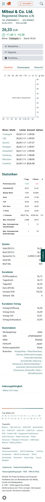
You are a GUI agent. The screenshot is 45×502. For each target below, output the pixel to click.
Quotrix (5, 142)
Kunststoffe (26, 361)
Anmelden (27, 3)
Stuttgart (6, 147)
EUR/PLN (30, 430)
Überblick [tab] (8, 67)
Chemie (19, 354)
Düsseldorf (7, 151)
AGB (25, 472)
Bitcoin (5, 427)
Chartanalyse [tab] (23, 67)
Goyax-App (28, 458)
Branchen (18, 458)
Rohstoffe (30, 370)
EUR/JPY (21, 430)
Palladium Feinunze (20, 440)
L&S (4, 138)
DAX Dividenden (27, 451)
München (6, 159)
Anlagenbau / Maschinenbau (28, 351)
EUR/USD (27, 427)
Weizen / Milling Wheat (11, 442)
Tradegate (7, 134)
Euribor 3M (12, 434)
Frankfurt (6, 163)
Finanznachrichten (10, 451)
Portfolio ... (14, 58)
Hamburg (6, 155)
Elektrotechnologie (33, 354)
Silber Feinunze (22, 437)
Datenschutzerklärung (22, 467)
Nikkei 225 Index (10, 390)
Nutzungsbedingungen (12, 472)
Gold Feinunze (8, 437)
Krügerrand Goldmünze (28, 434)
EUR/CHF (11, 430)
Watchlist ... (14, 46)
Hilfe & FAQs (34, 472)
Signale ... (13, 52)
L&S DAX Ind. (15, 427)
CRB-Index (34, 440)
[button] (4, 497)
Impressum (7, 467)
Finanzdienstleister (33, 357)
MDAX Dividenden (21, 454)
